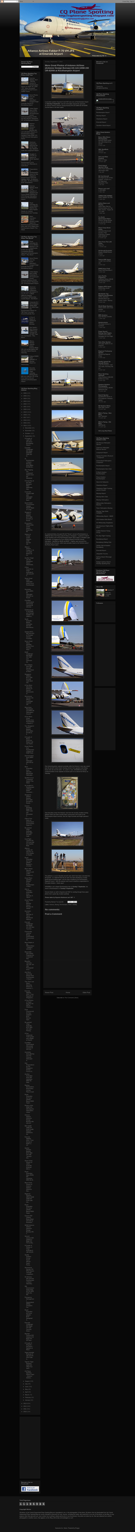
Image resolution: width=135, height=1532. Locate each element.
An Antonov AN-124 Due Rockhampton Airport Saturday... (29, 1280)
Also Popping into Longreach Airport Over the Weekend (29, 474)
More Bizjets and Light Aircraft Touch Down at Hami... (29, 668)
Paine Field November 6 (105, 270)
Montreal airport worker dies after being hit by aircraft (104, 142)
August (27, 1381)
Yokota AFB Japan (104, 259)
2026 (25, 393)
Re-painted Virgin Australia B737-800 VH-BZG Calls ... (28, 832)
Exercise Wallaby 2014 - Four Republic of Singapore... (29, 994)
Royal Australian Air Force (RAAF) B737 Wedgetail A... (28, 1315)
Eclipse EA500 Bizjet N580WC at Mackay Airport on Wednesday (29, 360)
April (26, 1392)
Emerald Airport (101, 122)
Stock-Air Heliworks (102, 482)
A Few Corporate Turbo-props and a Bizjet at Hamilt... (29, 1037)
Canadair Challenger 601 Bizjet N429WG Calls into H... (29, 452)
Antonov (51, 904)
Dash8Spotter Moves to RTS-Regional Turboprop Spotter (105, 398)
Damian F (110, 590)
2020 (25, 409)
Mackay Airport (101, 115)
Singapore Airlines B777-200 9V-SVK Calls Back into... (29, 678)
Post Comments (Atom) (71, 997)
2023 (25, 401)
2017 (25, 417)
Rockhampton (64, 904)
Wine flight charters (104, 407)
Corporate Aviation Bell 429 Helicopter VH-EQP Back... (29, 496)
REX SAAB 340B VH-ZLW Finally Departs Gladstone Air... (29, 1130)
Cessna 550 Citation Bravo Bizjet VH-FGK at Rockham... (29, 1219)
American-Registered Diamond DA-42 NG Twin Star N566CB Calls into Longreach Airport (30, 146)
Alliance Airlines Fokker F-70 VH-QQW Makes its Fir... (29, 551)
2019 (25, 412)
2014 (25, 425)
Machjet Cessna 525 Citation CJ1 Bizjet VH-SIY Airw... (29, 1337)
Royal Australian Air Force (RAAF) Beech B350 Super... (29, 1099)
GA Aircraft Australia (105, 250)
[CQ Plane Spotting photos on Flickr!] (105, 101)
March (27, 1395)
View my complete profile (108, 594)
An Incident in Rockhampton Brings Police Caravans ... (29, 789)
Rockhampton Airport (103, 112)
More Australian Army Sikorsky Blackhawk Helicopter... (29, 771)
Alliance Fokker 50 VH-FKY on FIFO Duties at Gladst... (29, 851)
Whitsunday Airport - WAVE (104, 516)
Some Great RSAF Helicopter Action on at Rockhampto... (29, 582)
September (28, 436)
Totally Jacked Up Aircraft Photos (104, 362)
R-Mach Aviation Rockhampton (101, 473)
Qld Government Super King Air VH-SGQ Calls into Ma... (29, 1290)
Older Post (86, 992)
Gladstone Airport (101, 119)
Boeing (57, 904)
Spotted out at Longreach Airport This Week (29, 780)
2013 (25, 1403)
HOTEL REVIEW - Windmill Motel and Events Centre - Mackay (105, 298)
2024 (25, 398)
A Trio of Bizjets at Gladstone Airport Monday (32, 320)
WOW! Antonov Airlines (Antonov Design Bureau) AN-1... (29, 1229)
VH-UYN (100, 151)
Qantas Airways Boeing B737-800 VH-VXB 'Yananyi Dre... (28, 1153)
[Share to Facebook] (74, 902)
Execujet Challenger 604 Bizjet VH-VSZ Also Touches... (29, 925)
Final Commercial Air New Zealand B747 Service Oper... (29, 1014)
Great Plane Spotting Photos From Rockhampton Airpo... (29, 882)
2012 (25, 1406)
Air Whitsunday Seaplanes (104, 522)
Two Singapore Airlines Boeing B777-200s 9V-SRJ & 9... (29, 730)
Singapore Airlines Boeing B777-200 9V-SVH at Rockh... (29, 516)
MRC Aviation (102, 315)
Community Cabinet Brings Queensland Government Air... (29, 936)
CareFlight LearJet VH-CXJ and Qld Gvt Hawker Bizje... (29, 842)
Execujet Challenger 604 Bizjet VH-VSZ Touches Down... (29, 1327)
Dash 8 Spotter (103, 395)
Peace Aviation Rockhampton (101, 477)
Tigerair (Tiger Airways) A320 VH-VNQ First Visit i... (29, 1365)
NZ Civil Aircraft (103, 176)
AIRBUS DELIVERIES (105, 196)
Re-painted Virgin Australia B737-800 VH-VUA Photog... (28, 1026)
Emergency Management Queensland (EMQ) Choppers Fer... (29, 1302)
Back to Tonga (102, 160)
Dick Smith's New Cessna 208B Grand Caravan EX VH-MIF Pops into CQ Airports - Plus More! (29, 332)
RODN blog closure (103, 288)
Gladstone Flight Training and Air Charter (104, 489)
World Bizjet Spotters (105, 306)
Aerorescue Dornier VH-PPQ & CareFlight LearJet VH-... (29, 700)
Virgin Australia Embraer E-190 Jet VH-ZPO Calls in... (29, 1356)
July (26, 1384)
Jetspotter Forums (102, 553)
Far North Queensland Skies (104, 217)
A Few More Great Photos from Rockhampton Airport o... (29, 720)
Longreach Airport (102, 452)
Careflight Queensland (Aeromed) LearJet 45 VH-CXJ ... (29, 604)
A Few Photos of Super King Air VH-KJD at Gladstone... (29, 1004)
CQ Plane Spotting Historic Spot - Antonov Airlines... (29, 1374)
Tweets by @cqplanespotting (102, 87)
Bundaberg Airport (102, 539)
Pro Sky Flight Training (103, 536)
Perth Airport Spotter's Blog (103, 166)
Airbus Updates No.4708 (105, 197)
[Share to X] (72, 902)
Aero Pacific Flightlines (102, 276)
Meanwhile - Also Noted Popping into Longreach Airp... (29, 955)
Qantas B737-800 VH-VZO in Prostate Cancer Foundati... (29, 635)
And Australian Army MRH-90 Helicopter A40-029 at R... (29, 760)
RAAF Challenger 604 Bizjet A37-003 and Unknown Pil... (29, 657)
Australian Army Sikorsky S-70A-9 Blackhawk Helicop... (29, 915)
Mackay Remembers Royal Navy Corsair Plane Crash (29, 1088)
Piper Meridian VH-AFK (105, 316)
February (28, 1397)
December (28, 428)
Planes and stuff (104, 188)
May (26, 1389)
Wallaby (74, 904)
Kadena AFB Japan (104, 286)
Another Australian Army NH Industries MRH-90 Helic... (28, 1078)
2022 (25, 404)
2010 (25, 1411)
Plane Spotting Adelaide (103, 374)
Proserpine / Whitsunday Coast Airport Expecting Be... (29, 527)
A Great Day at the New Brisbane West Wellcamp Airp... (29, 485)
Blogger (77, 1528)
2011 (25, 1409)
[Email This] (68, 902)
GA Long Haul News (105, 431)
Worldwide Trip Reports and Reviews (105, 294)
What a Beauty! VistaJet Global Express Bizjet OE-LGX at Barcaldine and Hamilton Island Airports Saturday (29, 347)
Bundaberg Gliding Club (103, 542)
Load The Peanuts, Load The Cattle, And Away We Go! (105, 366)
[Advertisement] (67, 974)
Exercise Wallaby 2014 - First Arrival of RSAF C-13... (29, 1141)
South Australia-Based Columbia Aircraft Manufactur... (29, 624)
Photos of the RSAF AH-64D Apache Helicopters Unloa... (29, 1109)
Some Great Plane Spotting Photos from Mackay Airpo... (29, 645)
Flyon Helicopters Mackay (104, 508)
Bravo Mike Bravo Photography (104, 137)
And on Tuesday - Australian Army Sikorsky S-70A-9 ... (29, 893)
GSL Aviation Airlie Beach (104, 519)
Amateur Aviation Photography (104, 385)
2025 (25, 396)
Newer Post (49, 992)
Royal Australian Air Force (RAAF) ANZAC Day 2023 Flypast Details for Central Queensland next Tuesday (29, 208)
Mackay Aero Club (102, 496)
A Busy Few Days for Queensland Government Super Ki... (29, 822)
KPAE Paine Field (104, 268)
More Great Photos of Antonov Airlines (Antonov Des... (28, 1187)
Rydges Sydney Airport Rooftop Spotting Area (103, 562)
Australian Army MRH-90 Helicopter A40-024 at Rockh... (29, 593)
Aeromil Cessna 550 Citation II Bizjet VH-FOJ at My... (29, 1239)
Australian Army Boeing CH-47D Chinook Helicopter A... (29, 1056)
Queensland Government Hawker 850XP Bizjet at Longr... (29, 506)
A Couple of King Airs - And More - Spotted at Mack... (29, 1346)
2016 (25, 420)
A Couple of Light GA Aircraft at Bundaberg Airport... (29, 442)
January (28, 1400)
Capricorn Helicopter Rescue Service (102, 448)
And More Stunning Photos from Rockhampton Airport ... (29, 975)
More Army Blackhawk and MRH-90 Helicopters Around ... (29, 711)
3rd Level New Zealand (103, 157)
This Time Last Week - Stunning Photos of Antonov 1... (29, 985)
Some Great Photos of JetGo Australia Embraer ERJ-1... (28, 1165)
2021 (25, 406)
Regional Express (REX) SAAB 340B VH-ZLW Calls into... (29, 1198)
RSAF (70, 904)
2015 (25, 423)
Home (68, 992)
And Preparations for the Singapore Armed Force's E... (29, 1067)
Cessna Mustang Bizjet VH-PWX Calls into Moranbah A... (29, 811)
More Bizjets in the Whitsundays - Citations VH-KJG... (29, 946)
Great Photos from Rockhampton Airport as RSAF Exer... (29, 750)
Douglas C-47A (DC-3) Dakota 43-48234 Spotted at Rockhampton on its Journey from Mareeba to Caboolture (30, 160)
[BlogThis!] (70, 902)
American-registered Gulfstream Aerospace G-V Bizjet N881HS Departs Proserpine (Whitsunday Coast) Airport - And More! (29, 292)
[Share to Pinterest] (76, 902)
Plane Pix (101, 245)
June (27, 1386)
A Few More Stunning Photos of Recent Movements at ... (29, 689)
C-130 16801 (102, 190)
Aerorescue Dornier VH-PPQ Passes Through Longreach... (29, 1271)
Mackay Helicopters (102, 500)
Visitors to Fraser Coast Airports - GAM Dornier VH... (28, 539)
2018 (25, 415)
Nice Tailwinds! (102, 416)
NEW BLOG (101, 425)
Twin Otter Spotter (104, 342)
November (28, 430)
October (28, 433)
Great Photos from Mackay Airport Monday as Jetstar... (29, 904)
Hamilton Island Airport (103, 125)
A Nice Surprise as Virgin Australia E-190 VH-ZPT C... (29, 571)
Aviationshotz (103, 322)
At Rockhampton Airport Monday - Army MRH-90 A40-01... (29, 463)
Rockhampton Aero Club (104, 469)
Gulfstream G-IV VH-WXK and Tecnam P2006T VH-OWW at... (29, 613)
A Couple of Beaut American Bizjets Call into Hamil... (29, 740)
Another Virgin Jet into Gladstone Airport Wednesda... (29, 561)
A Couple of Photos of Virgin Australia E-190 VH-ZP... (29, 1249)
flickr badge (108, 98)
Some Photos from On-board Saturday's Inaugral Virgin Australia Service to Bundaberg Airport (30, 100)
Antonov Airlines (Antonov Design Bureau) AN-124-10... (29, 1119)
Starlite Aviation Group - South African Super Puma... (28, 1260)
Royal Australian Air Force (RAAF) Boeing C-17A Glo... (28, 862)
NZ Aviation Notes (104, 406)
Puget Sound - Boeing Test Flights (105, 332)
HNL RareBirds (103, 149)
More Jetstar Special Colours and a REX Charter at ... (29, 872)
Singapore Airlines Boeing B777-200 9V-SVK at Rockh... (29, 799)
